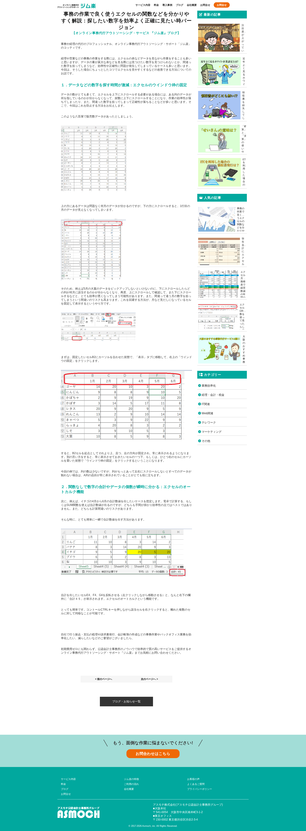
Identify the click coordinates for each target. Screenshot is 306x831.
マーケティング (211, 431)
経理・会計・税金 (212, 394)
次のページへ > (149, 679)
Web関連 (207, 413)
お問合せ (205, 5)
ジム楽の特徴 (131, 779)
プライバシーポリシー (199, 789)
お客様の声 (193, 779)
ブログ (179, 5)
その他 (205, 440)
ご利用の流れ (131, 784)
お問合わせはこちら (153, 754)
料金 (156, 5)
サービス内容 (142, 5)
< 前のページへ (103, 679)
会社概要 (192, 5)
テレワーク (208, 422)
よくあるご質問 (196, 784)
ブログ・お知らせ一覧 (126, 701)
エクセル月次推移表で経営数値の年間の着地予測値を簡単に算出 (242, 294)
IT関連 (205, 404)
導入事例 (167, 5)
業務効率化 (208, 385)
